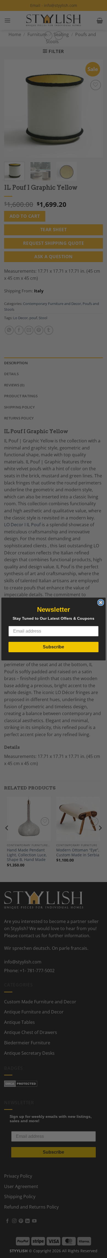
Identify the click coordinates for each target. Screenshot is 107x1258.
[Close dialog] (100, 602)
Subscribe (53, 647)
